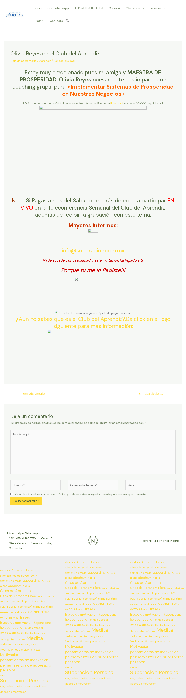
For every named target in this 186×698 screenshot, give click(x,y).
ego (20, 606)
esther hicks (38, 611)
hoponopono (43, 623)
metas (37, 649)
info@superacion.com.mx (93, 250)
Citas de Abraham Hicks (18, 596)
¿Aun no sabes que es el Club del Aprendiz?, (71, 319)
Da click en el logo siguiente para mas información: (111, 322)
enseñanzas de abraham (13, 612)
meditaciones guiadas (26, 644)
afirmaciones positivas (14, 576)
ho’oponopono (11, 627)
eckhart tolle (8, 606)
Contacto (56, 21)
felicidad (13, 617)
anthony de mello (10, 580)
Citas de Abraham (15, 590)
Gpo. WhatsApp (58, 8)
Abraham (5, 570)
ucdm (19, 686)
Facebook (117, 103)
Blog (38, 21)
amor (33, 575)
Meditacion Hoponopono (16, 649)
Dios (43, 601)
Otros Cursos (135, 8)
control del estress (45, 596)
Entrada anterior (32, 394)
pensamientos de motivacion (24, 659)
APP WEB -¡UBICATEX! (89, 8)
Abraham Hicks (22, 570)
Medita (35, 638)
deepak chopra (20, 601)
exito (4, 617)
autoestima (32, 580)
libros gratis (7, 639)
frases (25, 617)
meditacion (6, 644)
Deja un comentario (24, 61)
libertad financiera (35, 633)
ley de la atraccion (12, 633)
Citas (46, 581)
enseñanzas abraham (38, 606)
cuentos (4, 601)
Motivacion (9, 654)
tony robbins (7, 686)
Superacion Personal (25, 680)
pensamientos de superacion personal (27, 668)
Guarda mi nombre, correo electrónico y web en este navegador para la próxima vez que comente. (80, 494)
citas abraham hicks (15, 586)
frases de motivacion (16, 623)
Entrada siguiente (153, 394)
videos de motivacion (13, 691)
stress (3, 675)
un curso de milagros (35, 686)
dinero (34, 601)
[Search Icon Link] (68, 21)
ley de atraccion (34, 627)
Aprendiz (45, 61)
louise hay (20, 639)
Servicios (155, 8)
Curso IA (114, 8)
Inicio (38, 8)
